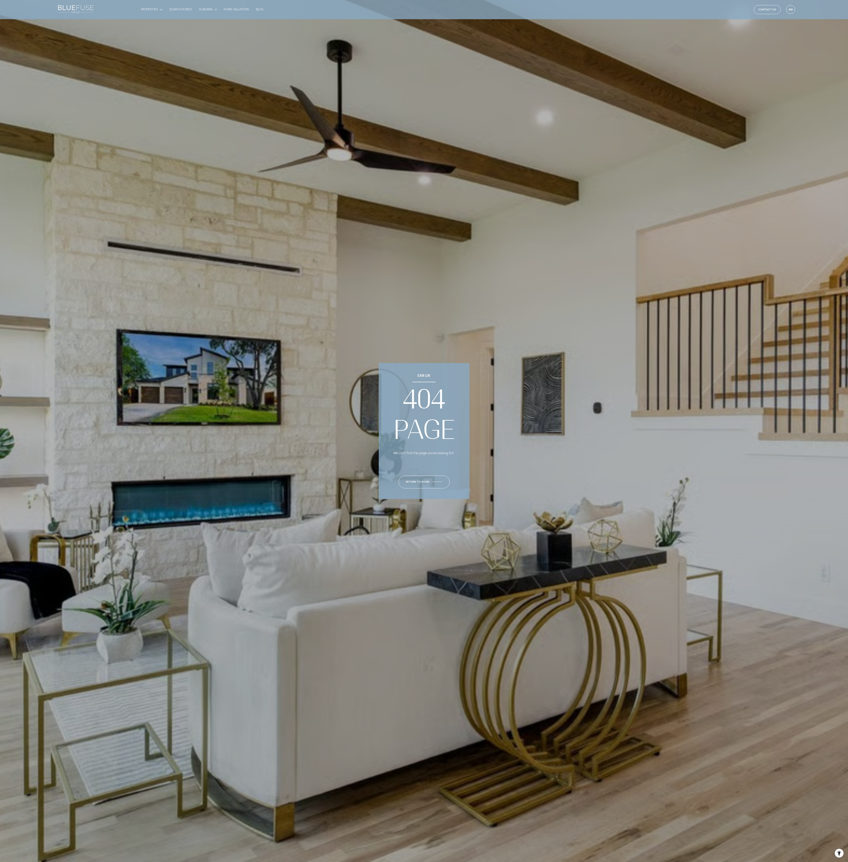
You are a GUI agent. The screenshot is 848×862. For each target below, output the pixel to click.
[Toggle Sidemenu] (790, 9)
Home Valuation (236, 9)
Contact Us (767, 9)
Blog (259, 9)
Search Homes (180, 9)
